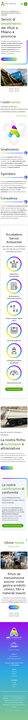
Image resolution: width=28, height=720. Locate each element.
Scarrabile (14, 684)
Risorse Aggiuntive (7, 704)
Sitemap (14, 706)
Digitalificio (19, 710)
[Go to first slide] (17, 89)
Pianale (14, 682)
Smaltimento (14, 671)
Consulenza (14, 676)
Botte (14, 686)
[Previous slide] (11, 89)
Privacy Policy (15, 704)
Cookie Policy (22, 704)
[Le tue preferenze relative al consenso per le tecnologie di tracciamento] (26, 540)
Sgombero (14, 673)
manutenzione (7, 598)
